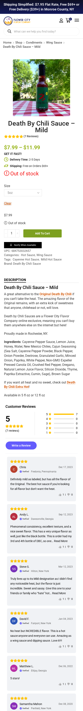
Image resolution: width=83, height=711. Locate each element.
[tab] (15, 280)
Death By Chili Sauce (27, 263)
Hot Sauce (28, 255)
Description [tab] (15, 280)
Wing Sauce (54, 42)
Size (7, 186)
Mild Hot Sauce (51, 259)
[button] (61, 20)
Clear (7, 203)
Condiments (34, 42)
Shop (18, 42)
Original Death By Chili (55, 294)
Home (7, 42)
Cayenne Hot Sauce (26, 259)
